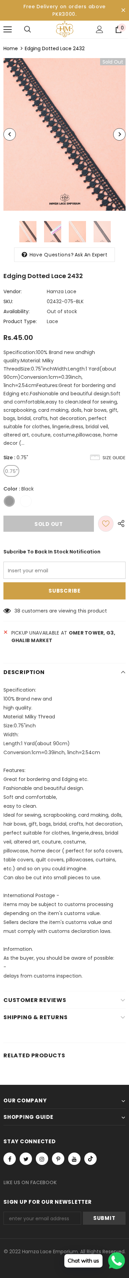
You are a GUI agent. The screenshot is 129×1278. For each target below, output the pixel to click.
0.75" (11, 471)
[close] (123, 10)
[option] (64, 134)
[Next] (119, 134)
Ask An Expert (91, 254)
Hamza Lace (61, 291)
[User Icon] (99, 29)
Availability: (16, 311)
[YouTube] (74, 1159)
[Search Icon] (27, 29)
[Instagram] (42, 1159)
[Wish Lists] (106, 524)
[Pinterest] (58, 1159)
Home (10, 48)
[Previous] (9, 134)
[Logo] (64, 29)
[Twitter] (26, 1159)
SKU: (8, 301)
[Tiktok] (90, 1159)
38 (17, 610)
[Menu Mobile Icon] (7, 29)
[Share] (120, 524)
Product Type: (20, 321)
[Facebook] (9, 1159)
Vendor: (12, 291)
